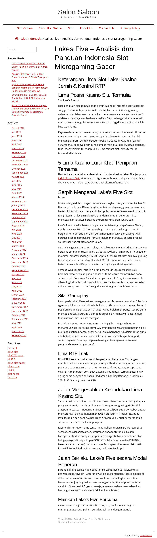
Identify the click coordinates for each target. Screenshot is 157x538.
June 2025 (17, 184)
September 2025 (20, 172)
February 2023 (19, 298)
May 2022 (16, 323)
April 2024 (17, 241)
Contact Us (107, 28)
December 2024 (20, 209)
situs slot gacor (16, 362)
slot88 (11, 359)
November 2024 (20, 213)
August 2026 (18, 128)
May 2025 (16, 189)
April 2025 (17, 193)
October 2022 (18, 315)
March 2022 (18, 331)
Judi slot (12, 377)
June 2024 (17, 233)
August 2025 (18, 176)
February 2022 (19, 335)
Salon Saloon (78, 12)
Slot (70, 28)
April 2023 (17, 290)
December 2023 (20, 258)
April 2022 (17, 327)
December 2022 (20, 306)
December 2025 (20, 160)
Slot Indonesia (31, 39)
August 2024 (18, 225)
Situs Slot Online (50, 28)
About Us (86, 28)
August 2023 (18, 274)
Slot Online (25, 28)
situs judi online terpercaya (73, 522)
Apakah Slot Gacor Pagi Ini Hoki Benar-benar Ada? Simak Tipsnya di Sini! (30, 77)
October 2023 (18, 266)
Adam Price (88, 519)
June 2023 (17, 282)
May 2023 (16, 286)
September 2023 (20, 270)
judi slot (12, 348)
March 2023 (18, 294)
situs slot (13, 351)
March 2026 (18, 148)
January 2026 (18, 156)
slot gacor (13, 366)
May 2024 (16, 237)
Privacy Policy (130, 28)
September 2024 (20, 221)
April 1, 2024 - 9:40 (69, 519)
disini (11, 370)
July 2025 (16, 180)
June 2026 (17, 136)
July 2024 (16, 229)
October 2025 (18, 168)
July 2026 (16, 132)
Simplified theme (146, 536)
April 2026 (17, 144)
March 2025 (18, 197)
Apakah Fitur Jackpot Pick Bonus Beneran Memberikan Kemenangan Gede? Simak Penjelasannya (30, 87)
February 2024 (19, 250)
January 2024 (18, 254)
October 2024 (18, 217)
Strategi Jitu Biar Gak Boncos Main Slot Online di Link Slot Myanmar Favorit (29, 98)
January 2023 (18, 302)
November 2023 (20, 262)
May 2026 (16, 140)
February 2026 (19, 152)
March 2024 (18, 245)
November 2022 (20, 311)
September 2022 (20, 319)
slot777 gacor (15, 355)
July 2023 (16, 278)
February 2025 (19, 201)
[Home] (16, 39)
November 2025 (20, 164)
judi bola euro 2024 (69, 178)
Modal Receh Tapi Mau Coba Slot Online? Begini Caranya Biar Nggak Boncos (29, 66)
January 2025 (18, 205)
